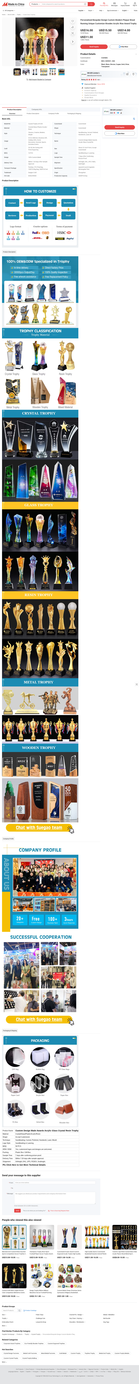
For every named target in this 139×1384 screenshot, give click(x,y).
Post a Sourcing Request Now (58, 1211)
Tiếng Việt (116, 1371)
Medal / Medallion (108, 1315)
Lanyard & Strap (41, 1322)
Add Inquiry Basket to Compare (40, 79)
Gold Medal (62, 1353)
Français (43, 1371)
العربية (80, 1371)
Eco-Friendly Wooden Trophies (34, 1343)
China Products (29, 1369)
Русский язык (51, 1371)
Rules (135, 10)
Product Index (104, 1369)
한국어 (86, 1371)
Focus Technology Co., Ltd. (56, 1376)
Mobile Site (114, 1369)
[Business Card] (134, 118)
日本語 (92, 1371)
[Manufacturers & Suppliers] (13, 4)
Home (3, 14)
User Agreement (81, 1376)
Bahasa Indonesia (126, 1371)
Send (17, 1211)
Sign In (83, 100)
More (4, 1362)
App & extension (112, 10)
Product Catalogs (30, 1310)
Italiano (59, 1371)
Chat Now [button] (124, 47)
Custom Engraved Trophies (56, 1343)
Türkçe (109, 1371)
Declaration (90, 1376)
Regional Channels (93, 1369)
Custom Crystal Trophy (11, 1358)
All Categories (9, 10)
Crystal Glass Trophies (29, 14)
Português (35, 1371)
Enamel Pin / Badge (76, 1315)
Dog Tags (106, 1322)
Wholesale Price (72, 1369)
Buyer (90, 10)
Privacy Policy (100, 1376)
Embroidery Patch (7, 1322)
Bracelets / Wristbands (77, 1322)
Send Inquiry (94, 47)
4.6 (111, 113)
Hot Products (19, 1369)
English (22, 1371)
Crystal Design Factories (11, 1353)
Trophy (19, 14)
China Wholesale (61, 1369)
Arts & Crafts (11, 14)
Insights (121, 1369)
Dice (3, 1315)
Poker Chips (39, 1315)
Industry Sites (82, 1369)
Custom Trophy (75, 1353)
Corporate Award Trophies (12, 1343)
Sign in (135, 5)
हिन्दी (97, 1371)
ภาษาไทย (102, 1371)
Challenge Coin (40, 1318)
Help (100, 10)
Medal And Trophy (104, 1353)
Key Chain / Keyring (76, 1318)
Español (28, 1371)
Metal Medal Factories (48, 1353)
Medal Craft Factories (30, 1353)
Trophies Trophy (90, 1353)
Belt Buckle (106, 1318)
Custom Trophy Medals (122, 1353)
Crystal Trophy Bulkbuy (29, 1358)
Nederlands (73, 1371)
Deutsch (66, 1371)
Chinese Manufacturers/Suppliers (45, 1369)
